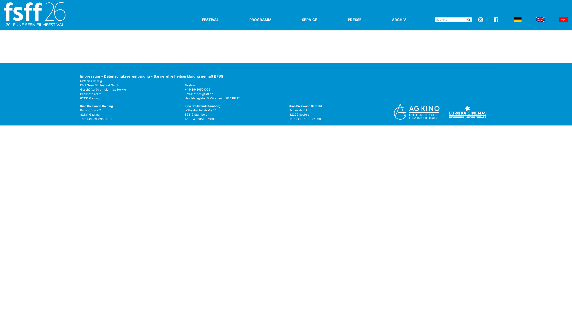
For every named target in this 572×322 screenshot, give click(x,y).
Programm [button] (270, 19)
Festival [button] (221, 19)
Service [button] (320, 19)
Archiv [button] (409, 19)
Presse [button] (365, 19)
